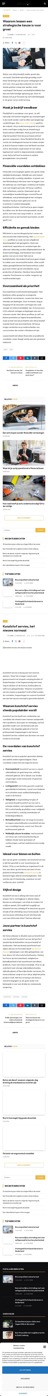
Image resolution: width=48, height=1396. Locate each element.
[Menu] (3, 3)
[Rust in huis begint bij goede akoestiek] (24, 1102)
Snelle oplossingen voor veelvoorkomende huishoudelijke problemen (13, 1020)
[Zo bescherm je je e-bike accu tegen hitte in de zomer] (8, 1324)
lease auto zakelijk (27, 123)
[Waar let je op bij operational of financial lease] (24, 452)
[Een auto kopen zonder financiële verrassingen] (24, 417)
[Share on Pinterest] (19, 43)
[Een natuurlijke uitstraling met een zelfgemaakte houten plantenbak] (8, 592)
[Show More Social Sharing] (24, 43)
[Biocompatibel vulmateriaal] (8, 582)
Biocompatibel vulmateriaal (27, 580)
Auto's (6, 16)
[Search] (44, 3)
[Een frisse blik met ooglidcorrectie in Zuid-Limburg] (8, 1335)
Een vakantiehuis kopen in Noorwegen (16, 565)
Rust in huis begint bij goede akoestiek (16, 561)
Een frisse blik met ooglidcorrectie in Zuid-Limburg (20, 549)
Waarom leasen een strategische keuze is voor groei (35, 1020)
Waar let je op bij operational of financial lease (23, 468)
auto (5, 349)
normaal (16, 997)
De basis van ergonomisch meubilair (18, 1153)
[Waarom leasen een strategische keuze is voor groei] (24, 58)
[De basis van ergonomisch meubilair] (24, 1137)
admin (11, 34)
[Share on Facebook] (12, 43)
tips (11, 349)
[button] (45, 1347)
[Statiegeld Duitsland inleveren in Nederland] (8, 604)
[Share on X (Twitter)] (16, 43)
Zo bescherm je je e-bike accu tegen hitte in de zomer (21, 544)
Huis (5, 621)
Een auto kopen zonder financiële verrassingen (23, 433)
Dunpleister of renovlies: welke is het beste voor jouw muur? (34, 372)
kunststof (7, 997)
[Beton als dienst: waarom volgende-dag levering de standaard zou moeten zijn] (24, 1064)
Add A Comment (24, 518)
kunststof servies (31, 872)
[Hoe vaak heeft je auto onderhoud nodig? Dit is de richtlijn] (24, 488)
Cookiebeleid (23, 1393)
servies (24, 997)
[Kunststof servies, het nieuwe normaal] (24, 657)
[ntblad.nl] (24, 3)
